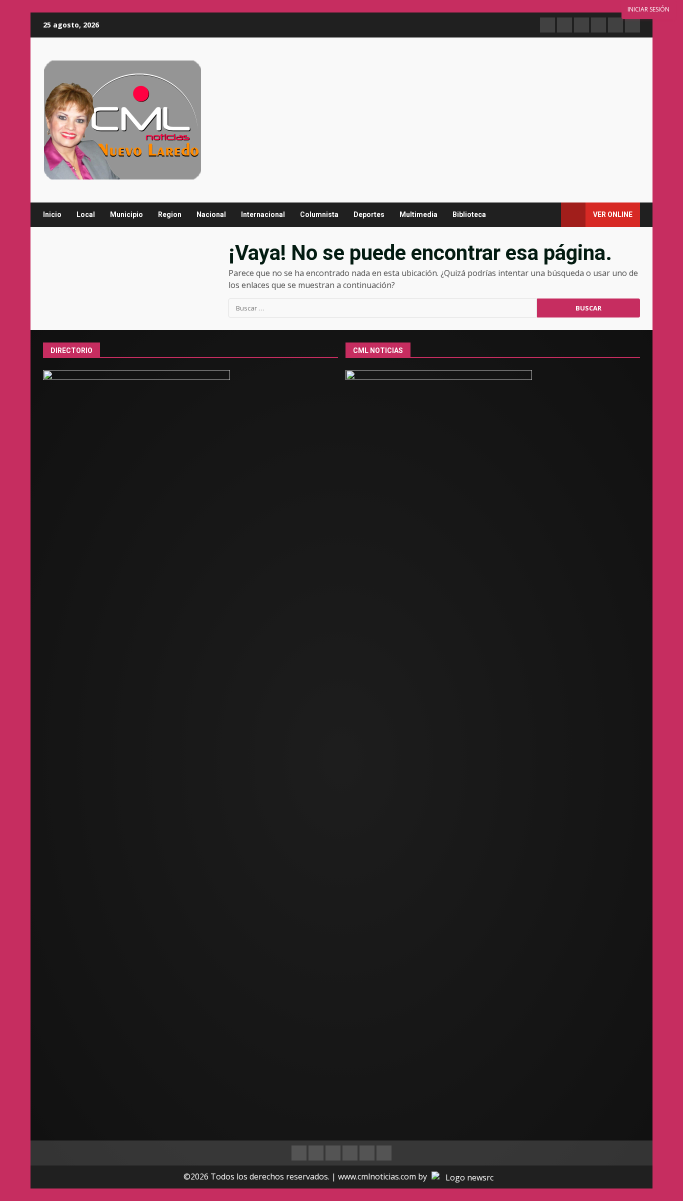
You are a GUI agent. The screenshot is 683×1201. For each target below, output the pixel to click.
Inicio (52, 214)
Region (170, 214)
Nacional (211, 214)
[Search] (549, 214)
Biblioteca (469, 214)
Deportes (369, 214)
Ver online (612, 214)
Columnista (319, 214)
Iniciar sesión (649, 9)
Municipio (126, 214)
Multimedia (419, 214)
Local (85, 214)
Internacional (263, 214)
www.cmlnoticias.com (377, 1176)
